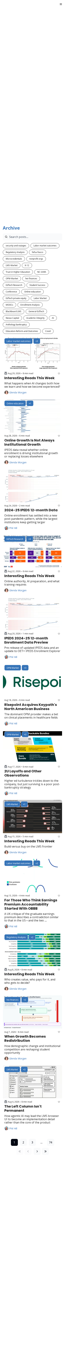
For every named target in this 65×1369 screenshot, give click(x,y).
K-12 (27, 265)
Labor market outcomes (45, 245)
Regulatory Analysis (15, 252)
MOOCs (9, 304)
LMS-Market (12, 265)
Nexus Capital (12, 317)
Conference (11, 291)
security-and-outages (16, 245)
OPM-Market (12, 278)
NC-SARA (41, 271)
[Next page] (37, 1151)
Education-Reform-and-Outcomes (22, 331)
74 (50, 1142)
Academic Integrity (35, 317)
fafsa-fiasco (37, 252)
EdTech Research (14, 285)
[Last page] (45, 1151)
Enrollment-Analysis (30, 304)
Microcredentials (14, 258)
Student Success (37, 285)
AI (53, 317)
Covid (48, 331)
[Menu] (60, 4)
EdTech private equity (16, 298)
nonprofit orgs (36, 258)
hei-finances (31, 278)
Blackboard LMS (13, 311)
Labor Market (40, 298)
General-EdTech (36, 311)
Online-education (32, 291)
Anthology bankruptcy (16, 324)
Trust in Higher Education (18, 271)
